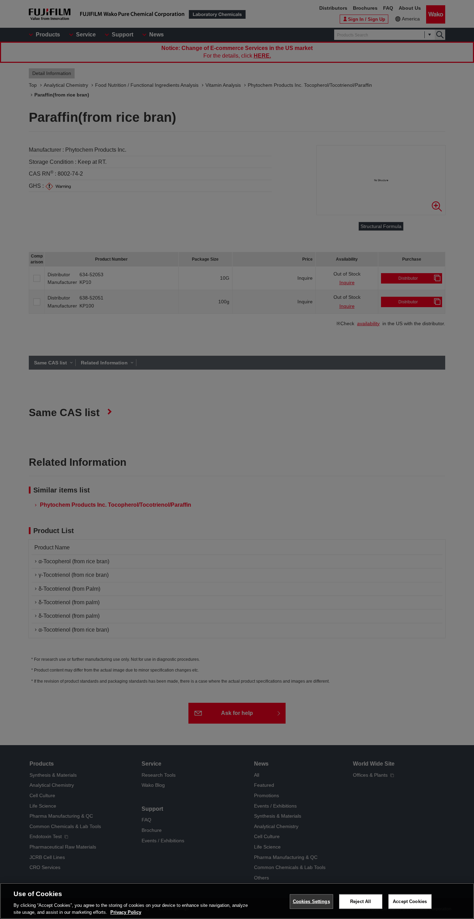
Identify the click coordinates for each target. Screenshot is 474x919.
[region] (237, 901)
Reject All (360, 901)
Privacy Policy (125, 911)
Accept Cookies (410, 901)
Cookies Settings (311, 901)
